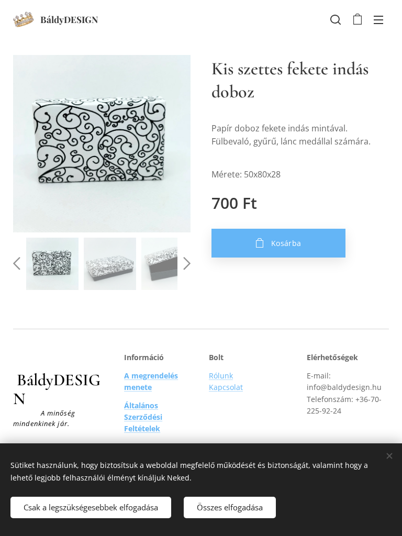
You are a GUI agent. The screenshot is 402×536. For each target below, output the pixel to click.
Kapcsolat (226, 387)
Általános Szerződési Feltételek (143, 417)
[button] (335, 19)
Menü (378, 19)
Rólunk (221, 376)
